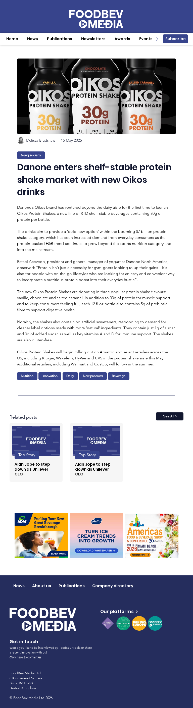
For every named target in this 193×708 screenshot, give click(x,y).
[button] (32, 39)
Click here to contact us (25, 657)
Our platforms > (119, 611)
